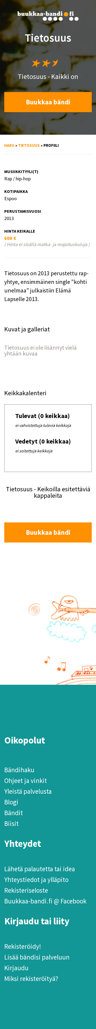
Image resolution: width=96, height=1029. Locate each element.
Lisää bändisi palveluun (37, 957)
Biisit (11, 823)
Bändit (13, 812)
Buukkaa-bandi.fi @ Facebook (45, 901)
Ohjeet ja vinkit (25, 780)
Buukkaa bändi (48, 102)
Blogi (11, 802)
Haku (9, 145)
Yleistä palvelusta (28, 791)
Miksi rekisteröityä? (31, 978)
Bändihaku (19, 770)
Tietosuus (29, 145)
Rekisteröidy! (22, 946)
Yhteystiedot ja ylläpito (36, 879)
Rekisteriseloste (26, 890)
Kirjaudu (16, 968)
